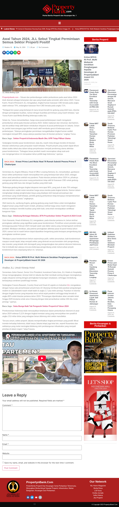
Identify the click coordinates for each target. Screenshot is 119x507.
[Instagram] (40, 497)
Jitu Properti (97, 498)
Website (5, 453)
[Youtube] (36, 497)
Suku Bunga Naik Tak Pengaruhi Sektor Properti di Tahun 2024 (41, 306)
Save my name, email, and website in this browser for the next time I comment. (39, 463)
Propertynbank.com (10, 97)
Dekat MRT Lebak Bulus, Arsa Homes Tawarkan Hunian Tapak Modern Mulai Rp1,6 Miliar (93, 134)
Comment (7, 405)
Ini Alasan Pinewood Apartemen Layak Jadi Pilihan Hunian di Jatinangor (93, 297)
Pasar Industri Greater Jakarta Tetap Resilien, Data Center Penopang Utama (112, 300)
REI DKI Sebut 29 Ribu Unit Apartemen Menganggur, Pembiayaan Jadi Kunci (94, 238)
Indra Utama (98, 495)
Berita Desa (98, 488)
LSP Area (98, 491)
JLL (68, 285)
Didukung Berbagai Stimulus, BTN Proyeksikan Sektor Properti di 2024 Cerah (47, 216)
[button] (59, 23)
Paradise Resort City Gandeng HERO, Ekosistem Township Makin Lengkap (93, 269)
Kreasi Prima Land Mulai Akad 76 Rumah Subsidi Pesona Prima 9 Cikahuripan (112, 268)
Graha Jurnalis (98, 493)
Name (5, 435)
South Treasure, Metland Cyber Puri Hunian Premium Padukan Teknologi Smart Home (112, 132)
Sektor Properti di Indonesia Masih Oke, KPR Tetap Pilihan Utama (42, 138)
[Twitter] (32, 497)
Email (5, 444)
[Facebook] (28, 497)
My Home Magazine (98, 486)
